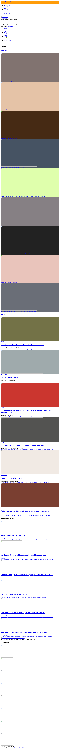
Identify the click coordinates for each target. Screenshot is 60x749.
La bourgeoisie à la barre (10, 377)
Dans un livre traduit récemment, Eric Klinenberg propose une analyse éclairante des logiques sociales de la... (26, 482)
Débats (2, 442)
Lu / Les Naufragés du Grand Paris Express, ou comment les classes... (27, 575)
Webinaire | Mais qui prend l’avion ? (14, 594)
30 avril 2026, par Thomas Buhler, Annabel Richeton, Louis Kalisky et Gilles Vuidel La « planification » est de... (27, 617)
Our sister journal (5, 15)
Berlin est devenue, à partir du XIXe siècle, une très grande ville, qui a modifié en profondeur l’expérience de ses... (27, 539)
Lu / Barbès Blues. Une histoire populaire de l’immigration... (23, 555)
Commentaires (4, 374)
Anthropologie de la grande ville (13, 535)
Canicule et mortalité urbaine (12, 478)
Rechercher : (3, 43)
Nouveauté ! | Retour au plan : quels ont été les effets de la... (23, 613)
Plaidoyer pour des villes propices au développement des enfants (25, 511)
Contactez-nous (7, 40)
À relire (4, 314)
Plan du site (3, 747)
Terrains (2, 341)
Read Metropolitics (8, 37)
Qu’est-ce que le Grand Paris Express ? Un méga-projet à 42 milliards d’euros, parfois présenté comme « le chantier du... (28, 579)
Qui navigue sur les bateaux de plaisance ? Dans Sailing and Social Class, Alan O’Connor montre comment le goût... (27, 382)
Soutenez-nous (11, 26)
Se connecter (10, 747)
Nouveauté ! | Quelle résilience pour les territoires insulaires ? (24, 632)
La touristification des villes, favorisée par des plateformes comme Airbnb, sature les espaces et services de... (25, 416)
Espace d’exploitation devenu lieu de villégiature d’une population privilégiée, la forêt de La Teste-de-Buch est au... (27, 349)
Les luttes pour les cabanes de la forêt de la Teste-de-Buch (22, 345)
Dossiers (4, 50)
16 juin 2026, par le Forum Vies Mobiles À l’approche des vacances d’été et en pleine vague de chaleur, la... (25, 597)
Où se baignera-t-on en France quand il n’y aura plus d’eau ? (23, 445)
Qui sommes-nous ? (8, 39)
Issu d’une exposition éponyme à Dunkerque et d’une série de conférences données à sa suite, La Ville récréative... (27, 515)
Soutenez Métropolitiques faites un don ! (7, 2)
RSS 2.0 (24, 747)
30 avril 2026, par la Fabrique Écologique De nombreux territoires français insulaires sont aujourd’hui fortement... (27, 636)
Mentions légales (17, 747)
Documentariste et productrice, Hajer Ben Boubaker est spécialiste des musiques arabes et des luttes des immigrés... (27, 559)
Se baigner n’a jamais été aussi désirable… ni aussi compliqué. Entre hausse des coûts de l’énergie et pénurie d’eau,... (28, 449)
